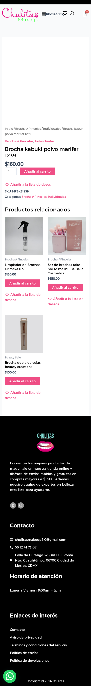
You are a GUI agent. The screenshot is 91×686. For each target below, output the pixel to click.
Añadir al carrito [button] (22, 283)
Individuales (52, 128)
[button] (43, 14)
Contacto (22, 525)
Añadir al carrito (37, 171)
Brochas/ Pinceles (28, 128)
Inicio (9, 128)
